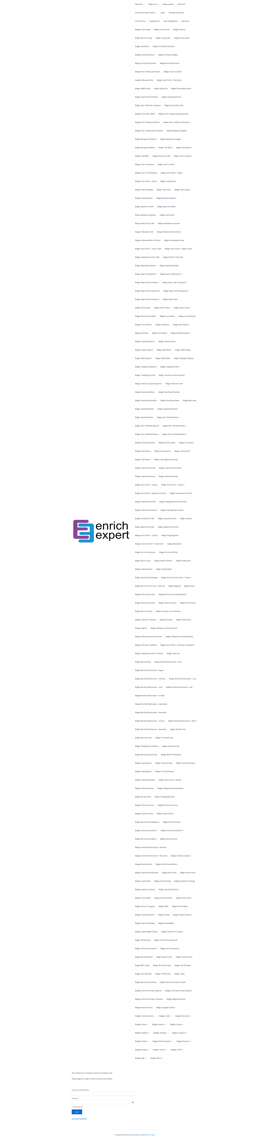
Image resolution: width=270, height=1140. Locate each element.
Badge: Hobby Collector (163, 561)
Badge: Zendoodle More (144, 417)
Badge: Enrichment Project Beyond (148, 991)
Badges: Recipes (141, 1050)
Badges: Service (159, 1050)
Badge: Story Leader (182, 38)
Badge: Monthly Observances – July (182, 679)
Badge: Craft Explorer (168, 181)
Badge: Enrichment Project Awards (173, 982)
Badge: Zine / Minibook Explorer (147, 426)
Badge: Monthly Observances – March (182, 721)
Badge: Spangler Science (165, 1007)
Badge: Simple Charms (167, 341)
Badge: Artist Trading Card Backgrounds (174, 114)
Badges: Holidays (160, 1033)
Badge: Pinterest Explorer (145, 915)
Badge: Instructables (143, 898)
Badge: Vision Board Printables (146, 97)
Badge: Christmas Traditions (145, 620)
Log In (163, 12)
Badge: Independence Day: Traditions (149, 653)
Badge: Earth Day (166, 620)
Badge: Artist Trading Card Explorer (176, 122)
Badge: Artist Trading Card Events (147, 72)
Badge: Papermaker (170, 299)
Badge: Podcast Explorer (182, 915)
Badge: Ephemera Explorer (166, 198)
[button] (143, 4)
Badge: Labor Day (173, 653)
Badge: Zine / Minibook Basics (168, 417)
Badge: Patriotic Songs (143, 38)
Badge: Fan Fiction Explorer (145, 552)
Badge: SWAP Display (183, 350)
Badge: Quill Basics (162, 324)
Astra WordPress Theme (146, 1135)
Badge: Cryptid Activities (167, 518)
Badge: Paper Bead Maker (169, 265)
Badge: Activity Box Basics (145, 55)
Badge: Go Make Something (184, 881)
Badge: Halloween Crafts (144, 232)
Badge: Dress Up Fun (162, 29)
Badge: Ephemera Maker (166, 206)
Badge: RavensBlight (166, 923)
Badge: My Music (179, 29)
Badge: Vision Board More (169, 400)
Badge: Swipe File (160, 88)
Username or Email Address (80, 1090)
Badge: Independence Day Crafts (147, 257)
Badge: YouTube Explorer (169, 948)
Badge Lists (152, 4)
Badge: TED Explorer (143, 940)
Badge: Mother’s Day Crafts (173, 257)
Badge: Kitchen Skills (143, 797)
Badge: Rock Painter (159, 333)
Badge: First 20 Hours (188, 603)
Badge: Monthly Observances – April (168, 662)
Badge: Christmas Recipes (185, 763)
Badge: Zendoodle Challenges (146, 577)
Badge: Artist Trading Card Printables (149, 131)
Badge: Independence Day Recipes (170, 788)
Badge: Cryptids (186, 518)
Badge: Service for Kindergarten (147, 822)
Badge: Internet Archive (163, 898)
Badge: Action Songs (142, 29)
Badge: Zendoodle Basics (144, 409)
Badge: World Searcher (168, 839)
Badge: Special (168, 4)
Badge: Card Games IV (182, 451)
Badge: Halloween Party (144, 80)
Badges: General (158, 1024)
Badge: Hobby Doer (183, 561)
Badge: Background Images (170, 139)
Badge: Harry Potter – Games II (172, 485)
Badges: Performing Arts (162, 1041)
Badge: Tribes (179, 974)
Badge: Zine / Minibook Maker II (147, 434)
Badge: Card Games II (143, 451)
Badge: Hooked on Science (145, 889)
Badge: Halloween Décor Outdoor (148, 240)
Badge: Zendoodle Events (171, 97)
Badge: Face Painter (167, 215)
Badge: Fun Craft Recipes (164, 771)
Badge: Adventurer (174, 544)
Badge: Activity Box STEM (144, 518)
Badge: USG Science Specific (146, 948)
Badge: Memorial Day (143, 662)
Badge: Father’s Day (183, 620)
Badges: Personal (183, 1041)
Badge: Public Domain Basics (166, 864)
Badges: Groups (176, 1024)
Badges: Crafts (164, 1016)
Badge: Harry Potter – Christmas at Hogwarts (177, 645)
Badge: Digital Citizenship (144, 527)
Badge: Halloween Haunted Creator (148, 636)
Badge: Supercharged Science (146, 931)
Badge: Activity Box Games (145, 442)
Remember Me (78, 1107)
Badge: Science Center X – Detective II (149, 544)
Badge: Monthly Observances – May (179, 687)
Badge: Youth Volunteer (172, 822)
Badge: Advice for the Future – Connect (176, 577)
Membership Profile (176, 12)
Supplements (154, 21)
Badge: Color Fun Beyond (144, 164)
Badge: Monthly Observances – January (150, 721)
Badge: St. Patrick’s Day (164, 738)
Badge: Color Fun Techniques (146, 173)
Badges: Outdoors (179, 1033)
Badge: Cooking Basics (143, 771)
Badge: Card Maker (142, 156)
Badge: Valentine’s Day (170, 746)
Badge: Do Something (162, 881)
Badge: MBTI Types (142, 965)
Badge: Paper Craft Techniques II (174, 282)
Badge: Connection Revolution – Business (150, 847)
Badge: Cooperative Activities (170, 468)
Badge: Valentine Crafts (174, 383)
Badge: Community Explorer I (146, 830)
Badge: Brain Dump (169, 872)
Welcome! (185, 21)
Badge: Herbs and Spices (144, 788)
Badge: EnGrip (189, 586)
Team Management (170, 21)
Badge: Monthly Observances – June (148, 687)
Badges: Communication (144, 1016)
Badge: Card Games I (186, 442)
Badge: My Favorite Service (168, 805)
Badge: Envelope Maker (144, 198)
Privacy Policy (140, 21)
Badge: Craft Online (164, 190)
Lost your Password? (79, 1118)
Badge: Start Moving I (183, 965)
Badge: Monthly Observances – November (151, 729)
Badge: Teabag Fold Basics (184, 358)
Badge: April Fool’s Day (143, 611)
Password (75, 1098)
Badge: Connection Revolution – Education (151, 856)
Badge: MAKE (163, 906)
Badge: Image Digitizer (169, 535)
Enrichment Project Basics (145, 12)
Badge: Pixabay (163, 915)
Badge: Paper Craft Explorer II (171, 274)
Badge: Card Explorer (184, 147)
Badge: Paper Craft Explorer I (145, 274)
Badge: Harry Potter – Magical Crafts (178, 249)
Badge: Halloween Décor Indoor (169, 232)
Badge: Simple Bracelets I (180, 333)
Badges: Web (140, 1058)
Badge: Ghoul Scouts (143, 561)
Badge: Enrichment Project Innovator (149, 999)
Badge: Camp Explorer (143, 763)
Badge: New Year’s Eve (143, 738)
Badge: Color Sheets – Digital (171, 173)
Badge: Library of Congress (145, 906)
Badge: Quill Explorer (181, 324)
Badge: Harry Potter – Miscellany (169, 80)
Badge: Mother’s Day (178, 729)
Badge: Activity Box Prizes (169, 63)
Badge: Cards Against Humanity (166, 459)
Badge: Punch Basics (167, 316)
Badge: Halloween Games (168, 476)
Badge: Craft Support (182, 190)
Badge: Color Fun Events (173, 72)
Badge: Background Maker (145, 147)
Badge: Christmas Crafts (161, 156)
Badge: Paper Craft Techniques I (147, 282)
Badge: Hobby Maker (164, 569)
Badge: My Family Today (162, 965)
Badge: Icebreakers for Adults (181, 493)
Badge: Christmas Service (144, 805)
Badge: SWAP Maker (162, 358)
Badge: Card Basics (165, 147)
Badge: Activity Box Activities (164, 46)
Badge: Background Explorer (146, 139)
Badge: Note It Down (188, 872)
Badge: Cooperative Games (145, 476)
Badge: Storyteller (142, 46)
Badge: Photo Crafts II (162, 308)
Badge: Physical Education (145, 603)
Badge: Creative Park (143, 881)
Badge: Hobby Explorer (144, 569)
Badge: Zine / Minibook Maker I (174, 426)
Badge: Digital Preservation (168, 527)
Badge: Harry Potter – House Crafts (148, 249)
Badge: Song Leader (163, 38)
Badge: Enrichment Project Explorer (178, 991)
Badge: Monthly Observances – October (150, 695)
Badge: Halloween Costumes (169, 223)
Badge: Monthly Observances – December (151, 712)
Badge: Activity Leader (167, 442)
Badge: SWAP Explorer (143, 358)
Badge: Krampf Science (144, 1007)
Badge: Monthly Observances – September (151, 704)
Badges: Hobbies (141, 1033)
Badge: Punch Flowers (143, 324)
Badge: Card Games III (162, 451)
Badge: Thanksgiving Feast (165, 797)
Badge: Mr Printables (180, 906)
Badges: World (156, 1058)
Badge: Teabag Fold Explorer (146, 367)
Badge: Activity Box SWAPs (145, 114)
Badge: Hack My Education (145, 594)
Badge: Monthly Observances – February (150, 679)
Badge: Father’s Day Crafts (144, 223)
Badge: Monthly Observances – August (149, 670)
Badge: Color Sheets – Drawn (146, 181)
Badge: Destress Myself (144, 957)
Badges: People (141, 1041)
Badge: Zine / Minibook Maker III (174, 434)
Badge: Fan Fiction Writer (168, 552)
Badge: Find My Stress (184, 957)
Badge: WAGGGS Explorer (176, 999)
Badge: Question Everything (145, 982)
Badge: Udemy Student (167, 603)
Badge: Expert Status (164, 957)
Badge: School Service (165, 813)
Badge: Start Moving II (143, 974)
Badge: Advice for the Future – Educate (150, 586)
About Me (138, 4)
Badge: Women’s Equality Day (146, 754)
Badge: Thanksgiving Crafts (145, 375)
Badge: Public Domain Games (146, 510)
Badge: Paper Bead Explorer (145, 265)
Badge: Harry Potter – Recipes (170, 780)
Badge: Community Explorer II (172, 830)
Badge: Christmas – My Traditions (168, 611)
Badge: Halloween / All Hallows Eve (164, 628)
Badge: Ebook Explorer (143, 864)
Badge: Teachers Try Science (172, 931)
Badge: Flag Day (141, 628)
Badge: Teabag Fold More (169, 367)
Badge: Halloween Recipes (145, 780)
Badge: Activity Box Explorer (145, 63)
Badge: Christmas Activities (145, 468)
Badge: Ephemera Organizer (145, 215)
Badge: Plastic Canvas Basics (145, 316)
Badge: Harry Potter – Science (146, 535)
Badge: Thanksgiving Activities (172, 510)
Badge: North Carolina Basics (146, 839)
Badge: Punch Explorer (187, 316)
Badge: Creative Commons (181, 856)
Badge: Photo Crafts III (182, 308)
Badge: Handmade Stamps (174, 240)
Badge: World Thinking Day (171, 754)
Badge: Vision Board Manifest (146, 400)
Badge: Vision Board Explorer (169, 392)
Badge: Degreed (174, 586)
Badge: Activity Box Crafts (173, 105)
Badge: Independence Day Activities (173, 501)
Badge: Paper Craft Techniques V (147, 299)
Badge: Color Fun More (166, 164)
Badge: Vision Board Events (181, 88)
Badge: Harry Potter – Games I (146, 485)
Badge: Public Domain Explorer (146, 872)
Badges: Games (140, 1024)
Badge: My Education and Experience (172, 594)
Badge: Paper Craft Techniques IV (175, 291)
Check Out (181, 4)
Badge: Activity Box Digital (168, 55)
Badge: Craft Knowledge (144, 190)
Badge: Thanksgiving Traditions (147, 746)
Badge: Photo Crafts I (143, 308)
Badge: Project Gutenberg (145, 923)
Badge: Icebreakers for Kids (145, 501)
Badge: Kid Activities (183, 898)
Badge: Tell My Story (163, 974)
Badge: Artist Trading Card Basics (147, 122)
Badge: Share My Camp (163, 763)
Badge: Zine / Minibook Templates (148, 105)
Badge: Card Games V (143, 459)
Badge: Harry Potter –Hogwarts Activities (150, 493)
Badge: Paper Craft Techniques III (147, 291)
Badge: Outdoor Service (144, 813)
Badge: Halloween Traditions (146, 645)
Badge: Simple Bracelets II (145, 341)
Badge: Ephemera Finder (144, 206)
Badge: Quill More (141, 333)
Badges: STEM (176, 1050)
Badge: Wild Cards (189, 400)
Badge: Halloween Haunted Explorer (179, 636)
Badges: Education (182, 1016)
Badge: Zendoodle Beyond (168, 409)
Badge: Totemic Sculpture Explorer (148, 383)
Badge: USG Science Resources (166, 940)
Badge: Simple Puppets (144, 350)
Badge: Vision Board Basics (145, 392)
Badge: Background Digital (177, 131)
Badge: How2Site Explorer (169, 889)
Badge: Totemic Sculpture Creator (172, 375)
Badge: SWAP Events (143, 88)
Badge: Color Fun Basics (183, 156)
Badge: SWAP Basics (164, 350)
